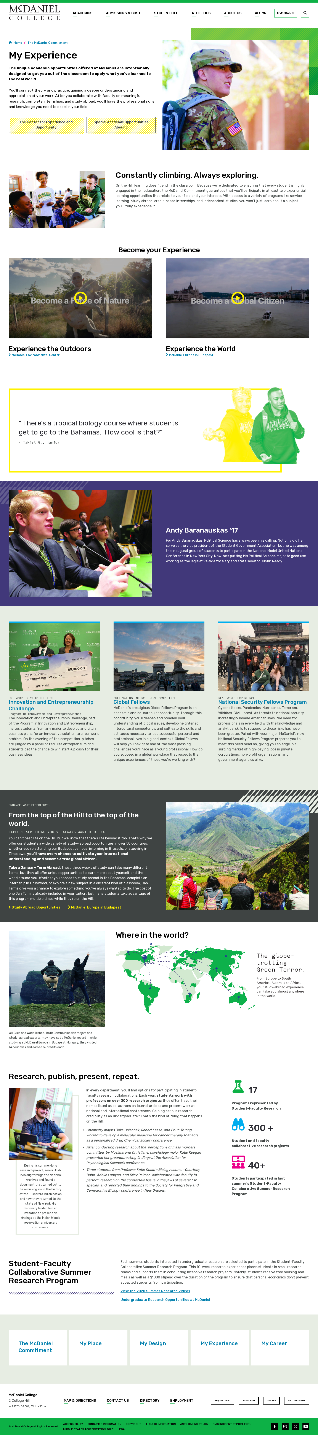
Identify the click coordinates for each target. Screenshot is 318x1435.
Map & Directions (80, 1401)
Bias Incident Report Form (232, 1423)
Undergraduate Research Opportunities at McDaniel (165, 1300)
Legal (122, 1429)
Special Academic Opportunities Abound (121, 124)
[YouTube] (305, 1426)
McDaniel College (23, 1395)
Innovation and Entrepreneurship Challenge (51, 705)
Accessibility (73, 1423)
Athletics (201, 13)
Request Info (222, 1400)
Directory (149, 1401)
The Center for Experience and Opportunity (46, 124)
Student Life (166, 13)
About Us (233, 13)
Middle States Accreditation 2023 (88, 1429)
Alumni (261, 13)
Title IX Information (161, 1423)
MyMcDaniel (285, 13)
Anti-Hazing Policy (194, 1423)
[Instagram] (285, 1426)
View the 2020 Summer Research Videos (155, 1291)
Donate (271, 1400)
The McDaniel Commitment (47, 43)
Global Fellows (132, 702)
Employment (181, 1401)
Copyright (133, 1423)
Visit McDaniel (296, 1400)
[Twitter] (295, 1426)
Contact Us (118, 1401)
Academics (83, 13)
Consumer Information (104, 1423)
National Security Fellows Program (262, 702)
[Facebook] (274, 1426)
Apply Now (249, 1400)
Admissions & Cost (123, 13)
